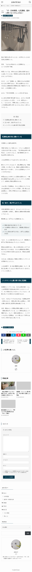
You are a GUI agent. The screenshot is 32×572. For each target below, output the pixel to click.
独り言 (5, 509)
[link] (16, 369)
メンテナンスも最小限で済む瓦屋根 (15, 125)
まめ (16, 366)
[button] (3, 335)
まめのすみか (16, 2)
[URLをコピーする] (28, 335)
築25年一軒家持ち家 (7, 15)
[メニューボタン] (2, 2)
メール (5, 459)
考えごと (6, 516)
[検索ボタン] (30, 2)
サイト (4, 465)
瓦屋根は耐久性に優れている (13, 120)
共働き (5, 502)
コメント (6, 434)
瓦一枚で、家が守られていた (13, 122)
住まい (5, 493)
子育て (5, 506)
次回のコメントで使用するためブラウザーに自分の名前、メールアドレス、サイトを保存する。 (16, 472)
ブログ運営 (6, 513)
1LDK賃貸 (6, 496)
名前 (4, 454)
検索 (28, 533)
